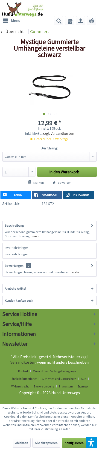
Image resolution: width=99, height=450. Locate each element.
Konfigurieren (74, 443)
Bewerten (64, 182)
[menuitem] (11, 20)
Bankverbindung (44, 386)
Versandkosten (22, 362)
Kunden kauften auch (19, 300)
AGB (83, 379)
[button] (91, 442)
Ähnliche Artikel (15, 288)
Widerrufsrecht (20, 386)
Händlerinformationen (23, 379)
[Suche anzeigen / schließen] (58, 20)
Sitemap (83, 386)
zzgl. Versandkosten (58, 133)
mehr (36, 236)
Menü (15, 20)
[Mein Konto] (80, 20)
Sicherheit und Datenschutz (59, 379)
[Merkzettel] (69, 20)
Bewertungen (14, 266)
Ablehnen (21, 443)
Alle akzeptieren (46, 443)
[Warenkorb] (91, 20)
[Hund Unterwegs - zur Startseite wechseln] (28, 11)
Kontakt (23, 371)
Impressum (66, 386)
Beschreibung (14, 225)
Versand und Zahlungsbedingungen (55, 371)
